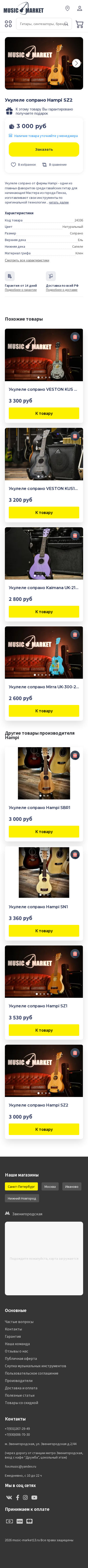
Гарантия (13, 1336)
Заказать (44, 149)
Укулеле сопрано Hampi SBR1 (39, 807)
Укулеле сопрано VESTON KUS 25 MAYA (44, 389)
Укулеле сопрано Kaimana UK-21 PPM (44, 587)
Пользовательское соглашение (31, 1373)
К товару (44, 413)
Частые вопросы (19, 1321)
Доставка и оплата (21, 1387)
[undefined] (76, 63)
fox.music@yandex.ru (20, 1466)
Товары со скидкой (21, 1402)
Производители (19, 1380)
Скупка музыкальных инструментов (35, 1365)
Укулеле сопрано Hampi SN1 (38, 907)
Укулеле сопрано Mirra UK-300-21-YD (44, 687)
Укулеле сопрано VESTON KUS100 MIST (44, 488)
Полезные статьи (19, 1395)
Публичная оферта (21, 1358)
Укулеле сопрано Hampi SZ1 (38, 1006)
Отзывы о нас (16, 1351)
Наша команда (17, 1343)
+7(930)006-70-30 (17, 1434)
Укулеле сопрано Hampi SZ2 (38, 1105)
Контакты (13, 1328)
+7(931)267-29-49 (17, 1428)
